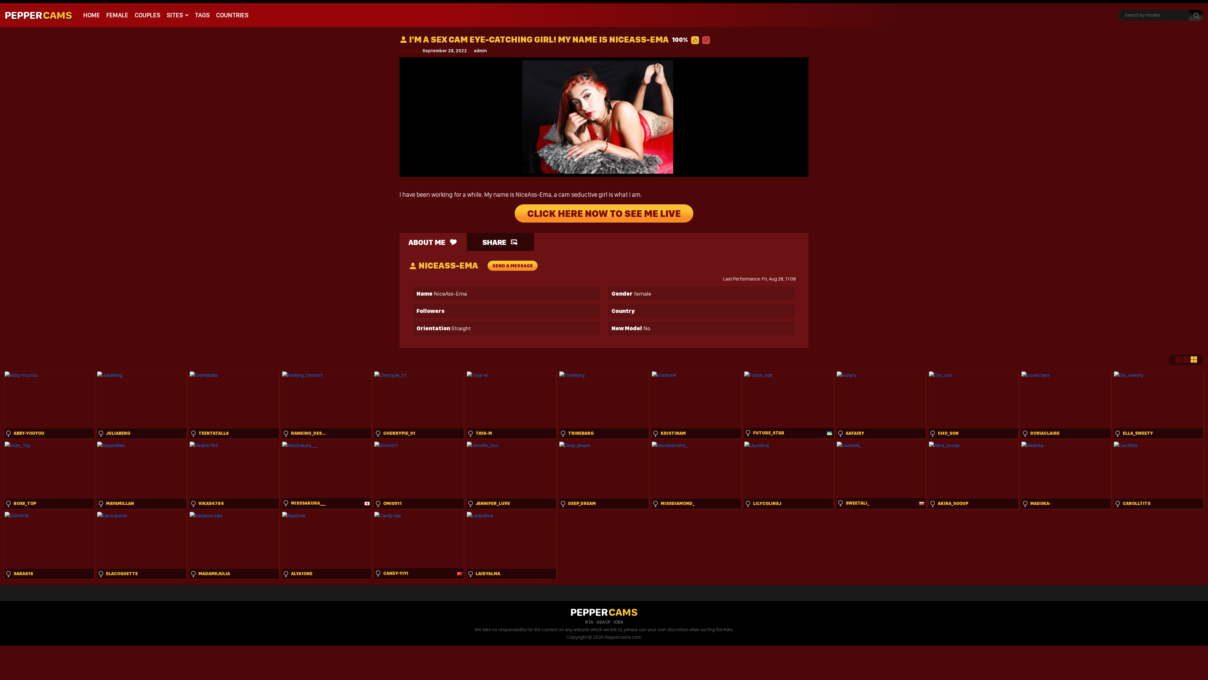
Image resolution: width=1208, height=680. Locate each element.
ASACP (603, 622)
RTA (589, 622)
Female (117, 15)
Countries (232, 15)
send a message (512, 266)
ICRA (618, 622)
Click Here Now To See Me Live (604, 213)
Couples (147, 15)
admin (480, 50)
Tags (202, 15)
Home (91, 15)
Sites (175, 15)
